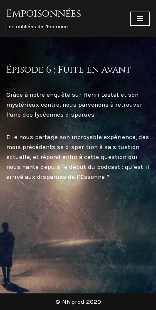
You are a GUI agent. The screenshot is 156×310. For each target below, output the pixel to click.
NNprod (73, 301)
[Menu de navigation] (140, 19)
